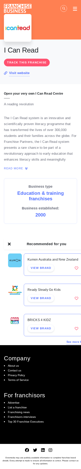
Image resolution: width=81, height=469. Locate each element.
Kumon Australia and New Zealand (53, 259)
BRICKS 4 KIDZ (39, 320)
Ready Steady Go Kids (44, 289)
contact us (73, 461)
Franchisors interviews (22, 416)
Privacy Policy (16, 375)
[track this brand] (76, 268)
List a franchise (17, 407)
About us (13, 365)
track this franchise (27, 62)
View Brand (41, 267)
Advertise (13, 402)
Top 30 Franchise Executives (26, 421)
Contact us (14, 370)
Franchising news (19, 412)
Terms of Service (18, 379)
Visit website (19, 73)
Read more (14, 168)
